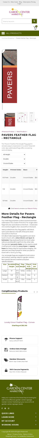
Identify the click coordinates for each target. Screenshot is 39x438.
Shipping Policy (11, 436)
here (16, 208)
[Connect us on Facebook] (3, 408)
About (9, 434)
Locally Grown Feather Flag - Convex (19, 322)
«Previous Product (8, 131)
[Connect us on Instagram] (9, 408)
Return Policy (32, 208)
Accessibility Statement (25, 436)
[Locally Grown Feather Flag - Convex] (19, 308)
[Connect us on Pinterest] (6, 408)
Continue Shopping (8, 38)
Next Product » (22, 131)
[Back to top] (36, 434)
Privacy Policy (17, 434)
